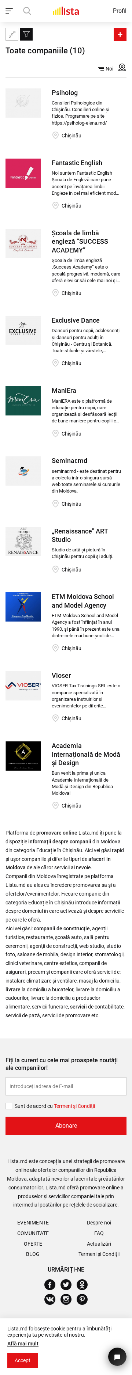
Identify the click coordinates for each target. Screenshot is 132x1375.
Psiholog (65, 92)
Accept (22, 1360)
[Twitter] (68, 1284)
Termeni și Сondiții (74, 1106)
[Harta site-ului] (12, 34)
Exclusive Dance (76, 320)
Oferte (33, 1244)
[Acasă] (66, 11)
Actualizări (99, 1244)
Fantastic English (77, 163)
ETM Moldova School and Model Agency (83, 601)
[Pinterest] (85, 1299)
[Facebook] (52, 1284)
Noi (109, 69)
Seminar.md (69, 460)
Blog (33, 1254)
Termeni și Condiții (99, 1254)
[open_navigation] (10, 11)
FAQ (99, 1233)
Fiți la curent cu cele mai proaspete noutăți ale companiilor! (62, 1064)
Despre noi (99, 1223)
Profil (119, 10)
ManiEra (64, 390)
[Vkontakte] (52, 1299)
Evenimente (32, 1223)
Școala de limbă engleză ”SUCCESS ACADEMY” (80, 241)
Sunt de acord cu (34, 1106)
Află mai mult (22, 1343)
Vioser (61, 675)
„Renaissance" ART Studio (80, 535)
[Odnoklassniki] (85, 1284)
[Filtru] (26, 34)
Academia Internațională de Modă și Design (86, 754)
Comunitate (32, 1233)
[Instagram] (68, 1299)
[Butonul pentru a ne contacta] (117, 1357)
